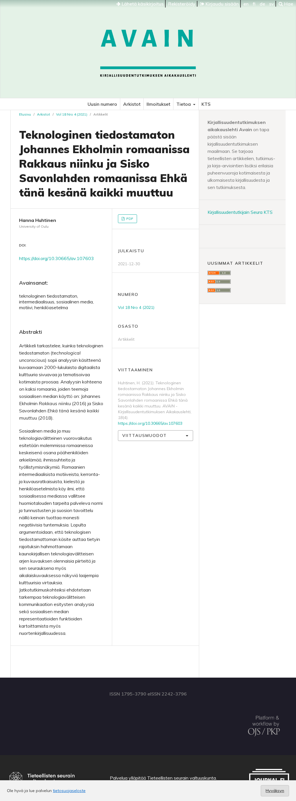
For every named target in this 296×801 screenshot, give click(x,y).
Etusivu (25, 114)
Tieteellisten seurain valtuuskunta (181, 778)
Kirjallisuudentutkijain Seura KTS (240, 212)
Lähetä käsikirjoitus (142, 4)
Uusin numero (102, 104)
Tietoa (184, 104)
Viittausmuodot (144, 435)
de (262, 4)
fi (254, 4)
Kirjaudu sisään (221, 4)
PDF (129, 218)
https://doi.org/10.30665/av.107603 (56, 258)
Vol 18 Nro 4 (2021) (71, 114)
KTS (205, 104)
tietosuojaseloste (69, 790)
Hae (288, 4)
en (246, 4)
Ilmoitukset (158, 104)
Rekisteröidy (181, 4)
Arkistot (131, 104)
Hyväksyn (275, 790)
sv (271, 4)
